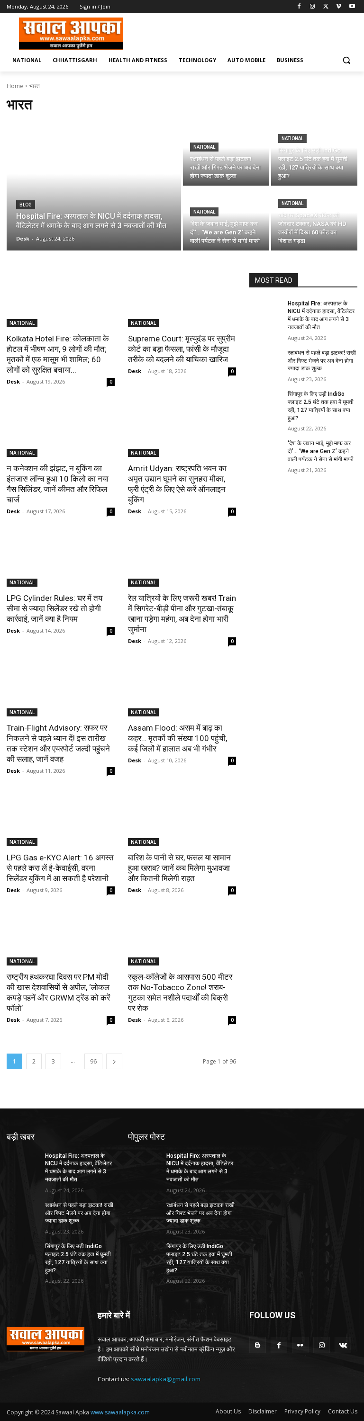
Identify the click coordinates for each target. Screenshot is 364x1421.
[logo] (71, 34)
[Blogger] (257, 1345)
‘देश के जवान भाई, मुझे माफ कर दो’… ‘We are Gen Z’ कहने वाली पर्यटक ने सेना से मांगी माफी (321, 451)
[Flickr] (300, 1345)
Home (15, 86)
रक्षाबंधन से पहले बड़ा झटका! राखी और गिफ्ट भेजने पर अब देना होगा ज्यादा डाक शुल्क (322, 360)
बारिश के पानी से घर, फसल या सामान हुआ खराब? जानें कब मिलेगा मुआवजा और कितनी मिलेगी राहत (179, 868)
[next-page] (114, 1061)
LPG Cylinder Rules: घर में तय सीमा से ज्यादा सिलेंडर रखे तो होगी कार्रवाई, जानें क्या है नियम (54, 608)
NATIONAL (204, 147)
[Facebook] (299, 6)
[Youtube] (351, 6)
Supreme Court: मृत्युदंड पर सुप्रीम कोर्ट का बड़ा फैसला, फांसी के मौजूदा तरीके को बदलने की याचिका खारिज (181, 349)
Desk (13, 381)
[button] (346, 60)
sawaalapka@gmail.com (165, 1379)
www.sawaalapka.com (120, 1412)
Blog (25, 204)
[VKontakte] (343, 1345)
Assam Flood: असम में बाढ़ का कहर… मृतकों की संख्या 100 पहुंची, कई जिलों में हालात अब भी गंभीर (177, 738)
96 (93, 1061)
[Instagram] (312, 6)
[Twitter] (325, 6)
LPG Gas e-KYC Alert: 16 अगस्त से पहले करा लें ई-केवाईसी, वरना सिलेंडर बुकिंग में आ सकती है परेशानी (60, 868)
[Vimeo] (338, 6)
